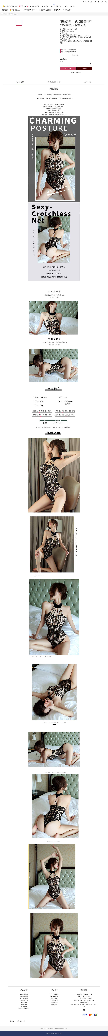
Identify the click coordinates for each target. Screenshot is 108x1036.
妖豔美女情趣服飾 (24, 1008)
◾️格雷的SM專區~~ (29, 10)
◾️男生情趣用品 (56, 6)
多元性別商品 (24, 998)
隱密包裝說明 (54, 996)
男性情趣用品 (24, 994)
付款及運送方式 (54, 994)
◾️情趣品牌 (67, 10)
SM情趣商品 (24, 1000)
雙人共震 (5, 10)
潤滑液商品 (24, 1004)
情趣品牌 (24, 1006)
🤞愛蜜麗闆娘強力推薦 (9, 6)
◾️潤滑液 (45, 6)
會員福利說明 (54, 1000)
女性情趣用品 (24, 996)
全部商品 (4, 13)
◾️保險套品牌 (34, 6)
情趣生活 (57, 10)
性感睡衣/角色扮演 (45, 10)
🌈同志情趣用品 (15, 10)
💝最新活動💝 (23, 6)
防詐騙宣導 (54, 1002)
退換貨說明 (54, 998)
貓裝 (17, 13)
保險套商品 (24, 1002)
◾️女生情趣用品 (69, 6)
